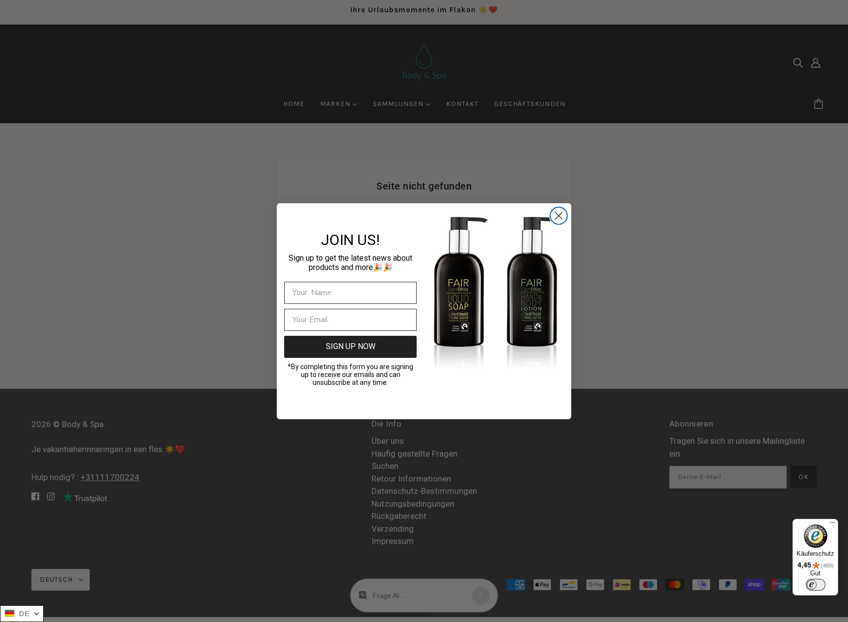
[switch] (815, 585)
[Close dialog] (558, 215)
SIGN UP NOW (350, 346)
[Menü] (832, 525)
